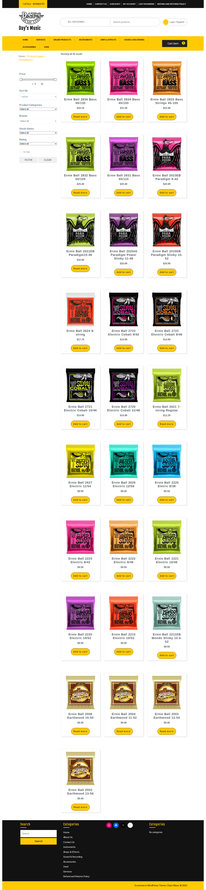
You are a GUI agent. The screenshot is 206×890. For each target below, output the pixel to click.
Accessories (29, 47)
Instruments (85, 40)
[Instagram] (109, 825)
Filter (28, 159)
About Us (68, 837)
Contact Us (101, 4)
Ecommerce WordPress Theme (150, 885)
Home (89, 4)
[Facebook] (116, 825)
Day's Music (30, 28)
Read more (80, 117)
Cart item (173, 43)
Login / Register (173, 20)
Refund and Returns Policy (171, 4)
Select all (24, 121)
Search (153, 22)
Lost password (146, 4)
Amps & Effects (108, 40)
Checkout (115, 4)
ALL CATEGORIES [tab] (76, 22)
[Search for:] (38, 833)
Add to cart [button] (124, 117)
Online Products (62, 40)
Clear (47, 159)
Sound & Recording (134, 40)
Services (40, 40)
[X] (123, 825)
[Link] (130, 825)
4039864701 (38, 3)
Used (46, 47)
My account (129, 4)
